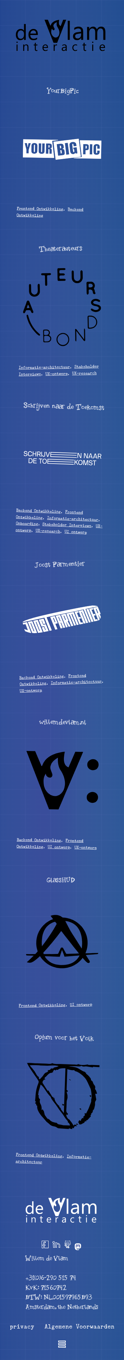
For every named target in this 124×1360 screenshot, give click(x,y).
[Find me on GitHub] (67, 1245)
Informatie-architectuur (44, 367)
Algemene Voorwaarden (79, 1326)
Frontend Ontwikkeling (40, 209)
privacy (22, 1326)
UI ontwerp (76, 531)
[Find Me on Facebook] (45, 1245)
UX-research (84, 373)
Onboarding (27, 523)
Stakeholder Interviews (66, 525)
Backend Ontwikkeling (38, 511)
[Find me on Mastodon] (78, 1245)
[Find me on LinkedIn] (56, 1245)
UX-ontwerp (56, 373)
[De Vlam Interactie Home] (62, 35)
